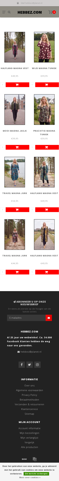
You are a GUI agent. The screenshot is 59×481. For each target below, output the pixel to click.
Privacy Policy (29, 394)
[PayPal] (35, 459)
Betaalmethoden (29, 399)
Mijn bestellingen (29, 432)
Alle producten (29, 447)
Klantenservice (29, 409)
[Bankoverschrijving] (24, 459)
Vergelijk (29, 442)
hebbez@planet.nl (31, 351)
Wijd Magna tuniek (44, 68)
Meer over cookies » (30, 477)
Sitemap (29, 413)
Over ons (29, 385)
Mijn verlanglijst (29, 437)
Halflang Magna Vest (15, 68)
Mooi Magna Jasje (15, 130)
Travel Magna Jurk (14, 193)
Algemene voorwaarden (29, 390)
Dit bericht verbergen (36, 474)
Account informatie (30, 428)
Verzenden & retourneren (29, 404)
